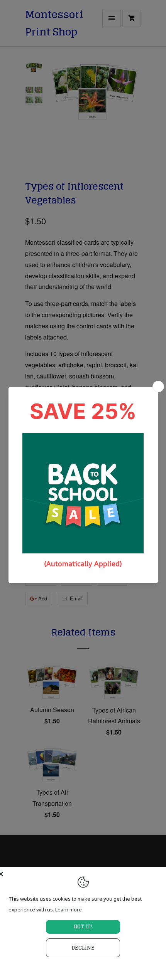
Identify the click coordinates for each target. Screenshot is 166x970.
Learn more (68, 909)
